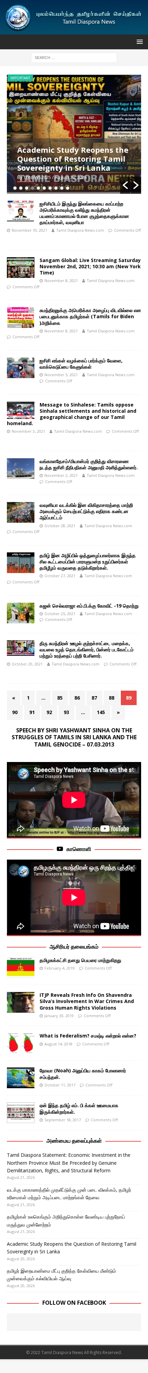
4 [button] (32, 188)
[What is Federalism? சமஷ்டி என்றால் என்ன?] (20, 1043)
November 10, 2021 (29, 230)
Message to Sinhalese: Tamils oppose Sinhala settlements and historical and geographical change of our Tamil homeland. (71, 414)
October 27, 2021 (59, 575)
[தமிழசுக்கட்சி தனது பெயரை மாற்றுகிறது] (20, 967)
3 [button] (26, 188)
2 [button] (21, 188)
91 (32, 712)
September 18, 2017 (62, 1119)
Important (20, 78)
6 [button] (44, 188)
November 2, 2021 (61, 475)
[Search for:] (74, 57)
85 (60, 697)
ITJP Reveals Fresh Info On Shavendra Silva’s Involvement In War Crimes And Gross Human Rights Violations (87, 1001)
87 (94, 697)
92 (49, 712)
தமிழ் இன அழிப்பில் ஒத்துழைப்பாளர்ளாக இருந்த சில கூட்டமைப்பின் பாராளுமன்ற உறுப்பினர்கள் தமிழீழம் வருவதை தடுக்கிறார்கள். (88, 561)
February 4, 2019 (59, 968)
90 (15, 712)
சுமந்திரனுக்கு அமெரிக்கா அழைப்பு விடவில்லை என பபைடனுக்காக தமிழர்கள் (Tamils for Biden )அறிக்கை (90, 316)
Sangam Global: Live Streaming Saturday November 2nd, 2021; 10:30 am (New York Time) (90, 266)
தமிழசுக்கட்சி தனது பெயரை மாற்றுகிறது (80, 960)
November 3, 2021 (28, 431)
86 (77, 697)
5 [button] (38, 188)
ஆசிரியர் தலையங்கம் (74, 946)
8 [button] (56, 188)
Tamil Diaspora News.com (80, 230)
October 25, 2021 (59, 613)
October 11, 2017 (59, 1085)
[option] (74, 133)
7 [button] (50, 188)
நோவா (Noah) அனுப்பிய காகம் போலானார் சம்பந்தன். (83, 1073)
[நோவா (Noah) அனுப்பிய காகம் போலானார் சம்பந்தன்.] (20, 1078)
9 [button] (62, 188)
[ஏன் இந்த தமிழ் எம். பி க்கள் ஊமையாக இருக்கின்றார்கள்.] (20, 1112)
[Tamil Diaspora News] (74, 30)
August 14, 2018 (58, 1043)
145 (101, 712)
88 (111, 697)
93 (66, 712)
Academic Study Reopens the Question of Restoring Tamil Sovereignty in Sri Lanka (72, 158)
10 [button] (67, 188)
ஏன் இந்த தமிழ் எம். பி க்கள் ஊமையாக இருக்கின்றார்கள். (79, 1108)
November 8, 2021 (61, 280)
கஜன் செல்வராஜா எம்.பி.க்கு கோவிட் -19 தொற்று (89, 605)
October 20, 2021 (27, 664)
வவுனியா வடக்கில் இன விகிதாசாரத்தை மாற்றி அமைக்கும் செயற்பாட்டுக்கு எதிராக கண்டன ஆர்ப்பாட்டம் (86, 511)
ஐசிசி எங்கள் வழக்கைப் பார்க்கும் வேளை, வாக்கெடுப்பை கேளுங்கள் (81, 363)
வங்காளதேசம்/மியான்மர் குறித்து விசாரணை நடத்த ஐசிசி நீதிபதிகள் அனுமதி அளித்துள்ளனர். (89, 464)
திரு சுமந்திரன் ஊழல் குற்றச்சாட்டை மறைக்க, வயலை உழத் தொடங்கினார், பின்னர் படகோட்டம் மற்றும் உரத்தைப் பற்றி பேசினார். (87, 649)
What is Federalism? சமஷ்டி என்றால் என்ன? (88, 1035)
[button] (125, 185)
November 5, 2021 (61, 374)
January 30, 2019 (59, 1015)
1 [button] (15, 188)
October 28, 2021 (59, 525)
